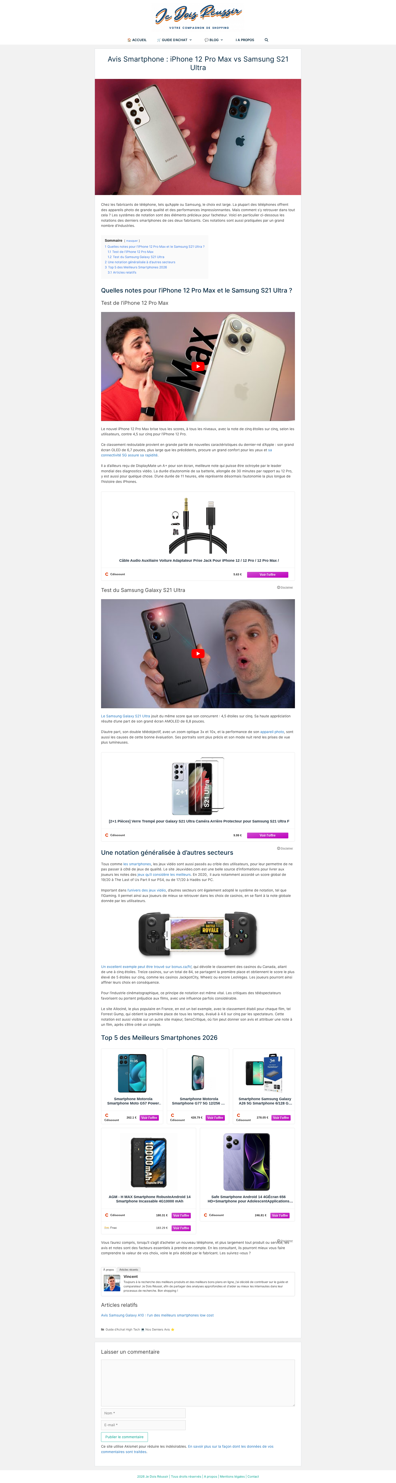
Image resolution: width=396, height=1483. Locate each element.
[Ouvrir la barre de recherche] (266, 40)
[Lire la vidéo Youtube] (198, 366)
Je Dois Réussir (156, 1476)
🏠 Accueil (137, 40)
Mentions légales (232, 1476)
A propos (210, 1476)
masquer (132, 240)
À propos (108, 1269)
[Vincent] (112, 1290)
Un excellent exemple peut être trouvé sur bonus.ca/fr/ (146, 967)
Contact (253, 1476)
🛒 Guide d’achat (172, 40)
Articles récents (128, 1269)
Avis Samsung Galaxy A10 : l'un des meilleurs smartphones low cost (157, 1315)
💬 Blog (212, 40)
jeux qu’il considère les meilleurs (164, 874)
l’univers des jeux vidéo (146, 890)
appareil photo (272, 732)
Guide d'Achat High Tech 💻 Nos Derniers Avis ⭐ (140, 1329)
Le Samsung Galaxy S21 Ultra (125, 716)
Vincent (131, 1276)
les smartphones (137, 864)
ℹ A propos (245, 40)
